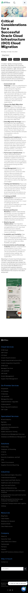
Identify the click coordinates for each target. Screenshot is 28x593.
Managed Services (7, 368)
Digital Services (6, 424)
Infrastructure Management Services (13, 434)
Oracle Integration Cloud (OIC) (10, 363)
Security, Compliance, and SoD (10, 457)
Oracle (4, 59)
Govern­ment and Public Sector (10, 480)
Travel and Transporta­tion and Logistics (13, 503)
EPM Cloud (4, 365)
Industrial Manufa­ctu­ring (9, 488)
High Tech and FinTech (8, 485)
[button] (25, 3)
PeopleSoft (4, 388)
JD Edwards (4, 391)
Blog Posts (5, 55)
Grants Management (7, 376)
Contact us (4, 562)
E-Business (4, 394)
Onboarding (5, 446)
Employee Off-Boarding (8, 449)
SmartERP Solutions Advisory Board (12, 552)
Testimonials (5, 544)
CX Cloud (4, 355)
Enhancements (6, 404)
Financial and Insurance (8, 477)
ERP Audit (4, 373)
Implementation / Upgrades (9, 401)
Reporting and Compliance (9, 407)
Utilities (3, 506)
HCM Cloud (4, 350)
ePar (2, 460)
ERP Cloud (4, 352)
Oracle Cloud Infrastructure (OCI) (11, 360)
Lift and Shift (5, 371)
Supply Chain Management (9, 379)
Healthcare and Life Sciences (10, 483)
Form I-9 (3, 454)
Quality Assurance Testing (9, 431)
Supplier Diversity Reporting (10, 465)
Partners (4, 547)
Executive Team (6, 539)
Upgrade (16, 59)
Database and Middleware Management (13, 437)
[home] (5, 3)
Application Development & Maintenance (10, 428)
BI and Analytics (6, 419)
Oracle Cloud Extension (8, 358)
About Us (4, 536)
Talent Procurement (7, 462)
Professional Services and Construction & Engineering (13, 495)
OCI (10, 59)
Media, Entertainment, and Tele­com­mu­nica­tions (13, 491)
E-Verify (3, 452)
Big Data (3, 422)
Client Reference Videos (8, 541)
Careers (3, 549)
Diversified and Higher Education (11, 475)
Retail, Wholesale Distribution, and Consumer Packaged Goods (12, 500)
